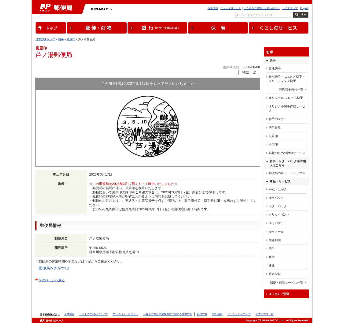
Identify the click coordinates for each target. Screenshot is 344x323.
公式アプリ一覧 (265, 314)
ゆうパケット (278, 223)
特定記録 (275, 274)
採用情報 (217, 314)
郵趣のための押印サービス (287, 153)
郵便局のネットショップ (285, 173)
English (304, 8)
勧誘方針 (202, 314)
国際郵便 (275, 240)
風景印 (71, 39)
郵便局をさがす (52, 268)
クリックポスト (279, 214)
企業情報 (213, 8)
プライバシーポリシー (125, 314)
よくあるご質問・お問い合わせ (262, 8)
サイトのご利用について (93, 314)
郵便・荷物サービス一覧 (286, 282)
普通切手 (275, 68)
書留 (272, 257)
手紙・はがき (278, 189)
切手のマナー (278, 119)
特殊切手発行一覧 (291, 89)
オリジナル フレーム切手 (286, 98)
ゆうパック (276, 197)
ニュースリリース (230, 8)
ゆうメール (276, 231)
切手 (61, 39)
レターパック (278, 206)
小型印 (273, 144)
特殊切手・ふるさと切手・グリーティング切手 (287, 79)
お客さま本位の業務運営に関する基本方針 (167, 314)
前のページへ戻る (52, 280)
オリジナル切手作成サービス (287, 108)
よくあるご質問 (279, 294)
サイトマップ (290, 8)
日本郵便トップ (45, 39)
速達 (272, 265)
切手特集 (275, 127)
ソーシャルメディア (239, 314)
